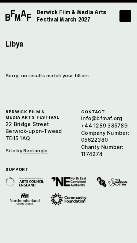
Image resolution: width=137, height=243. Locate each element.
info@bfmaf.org (101, 118)
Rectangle (35, 150)
